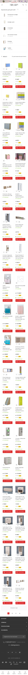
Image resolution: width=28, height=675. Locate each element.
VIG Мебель (4, 630)
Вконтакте (8, 652)
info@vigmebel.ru (15, 645)
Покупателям (5, 626)
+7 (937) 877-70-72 (10, 642)
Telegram (12, 652)
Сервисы (3, 622)
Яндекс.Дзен (19, 652)
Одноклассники (16, 652)
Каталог (3, 618)
